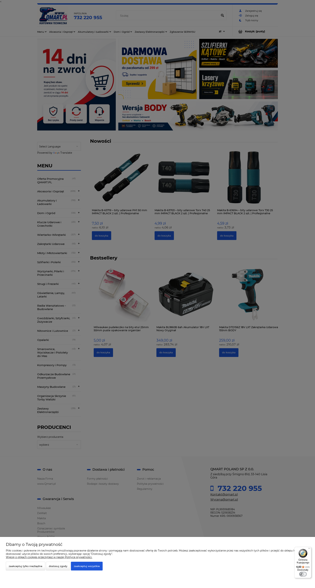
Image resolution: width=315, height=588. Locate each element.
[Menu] (309, 549)
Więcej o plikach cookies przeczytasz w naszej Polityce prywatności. (49, 557)
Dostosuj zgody (58, 566)
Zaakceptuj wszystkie (87, 566)
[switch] (303, 574)
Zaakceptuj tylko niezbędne (25, 566)
